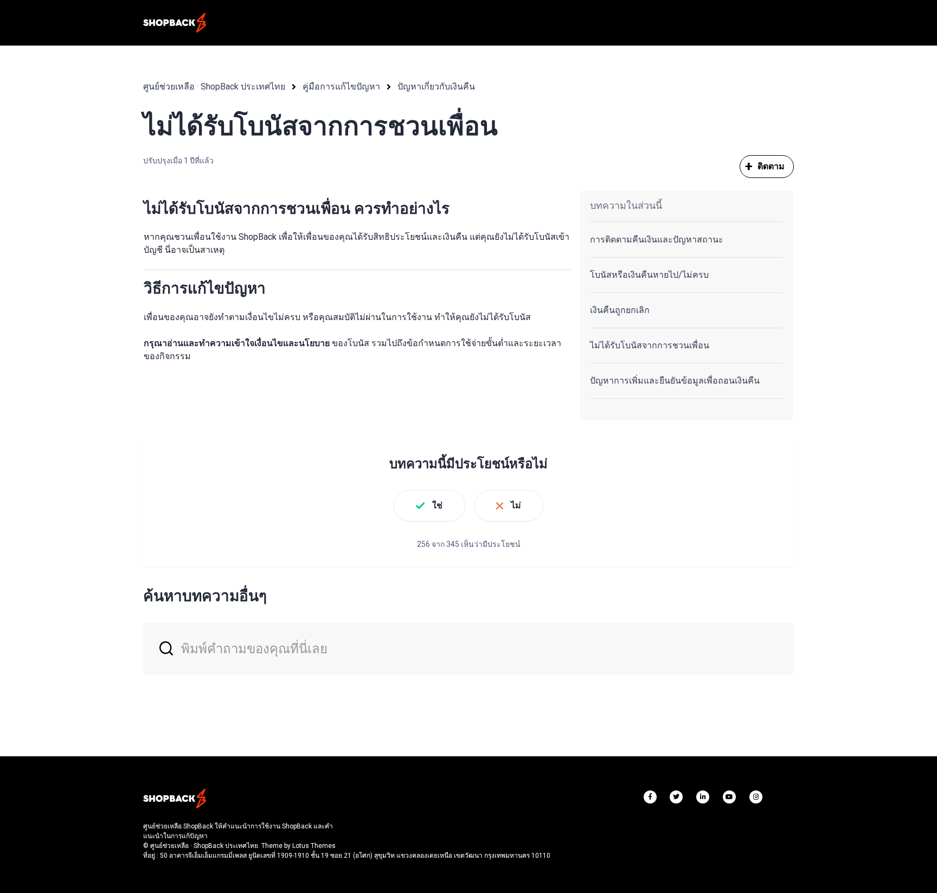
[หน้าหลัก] (174, 23)
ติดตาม (771, 166)
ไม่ (516, 505)
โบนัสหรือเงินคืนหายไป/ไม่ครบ (649, 275)
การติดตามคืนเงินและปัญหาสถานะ (656, 239)
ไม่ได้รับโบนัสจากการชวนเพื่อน (649, 345)
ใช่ (437, 505)
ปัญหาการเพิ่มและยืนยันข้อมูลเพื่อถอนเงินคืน (675, 380)
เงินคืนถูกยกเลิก (620, 310)
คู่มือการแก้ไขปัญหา (341, 86)
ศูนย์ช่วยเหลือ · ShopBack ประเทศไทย (214, 86)
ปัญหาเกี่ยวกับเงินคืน (436, 86)
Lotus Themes (314, 846)
